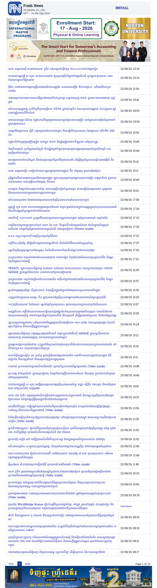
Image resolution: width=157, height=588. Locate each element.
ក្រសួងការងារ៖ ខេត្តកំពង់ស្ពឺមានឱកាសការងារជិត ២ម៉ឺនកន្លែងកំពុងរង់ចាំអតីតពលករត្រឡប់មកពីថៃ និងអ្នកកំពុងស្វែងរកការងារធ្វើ (60, 281)
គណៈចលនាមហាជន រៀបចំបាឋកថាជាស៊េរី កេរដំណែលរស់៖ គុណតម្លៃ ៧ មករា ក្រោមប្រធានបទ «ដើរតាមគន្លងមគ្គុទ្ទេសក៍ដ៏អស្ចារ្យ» (60, 456)
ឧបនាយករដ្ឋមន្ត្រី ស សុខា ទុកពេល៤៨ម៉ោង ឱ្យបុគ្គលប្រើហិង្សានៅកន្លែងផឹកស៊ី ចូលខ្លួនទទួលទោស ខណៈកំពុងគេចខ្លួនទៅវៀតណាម (60, 78)
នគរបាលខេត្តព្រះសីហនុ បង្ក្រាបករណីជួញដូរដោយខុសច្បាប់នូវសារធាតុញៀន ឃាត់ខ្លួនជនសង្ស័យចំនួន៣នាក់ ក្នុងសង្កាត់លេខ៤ (61, 122)
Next (27, 563)
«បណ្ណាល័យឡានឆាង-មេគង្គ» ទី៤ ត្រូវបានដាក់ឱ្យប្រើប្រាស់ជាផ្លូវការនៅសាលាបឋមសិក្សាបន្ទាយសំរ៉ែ (57, 298)
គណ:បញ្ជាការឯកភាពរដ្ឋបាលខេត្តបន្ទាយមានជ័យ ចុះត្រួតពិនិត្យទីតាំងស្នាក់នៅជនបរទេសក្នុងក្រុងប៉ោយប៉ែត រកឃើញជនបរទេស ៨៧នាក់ (62, 528)
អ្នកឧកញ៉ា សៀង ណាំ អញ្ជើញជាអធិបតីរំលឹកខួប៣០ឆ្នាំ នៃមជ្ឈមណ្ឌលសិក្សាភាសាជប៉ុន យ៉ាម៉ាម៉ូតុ (56, 439)
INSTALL (122, 8)
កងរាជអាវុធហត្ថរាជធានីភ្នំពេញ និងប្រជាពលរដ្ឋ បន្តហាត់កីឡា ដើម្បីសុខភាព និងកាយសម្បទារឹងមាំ (56, 552)
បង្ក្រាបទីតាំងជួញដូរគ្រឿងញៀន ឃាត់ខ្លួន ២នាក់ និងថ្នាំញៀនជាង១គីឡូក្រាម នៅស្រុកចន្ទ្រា (53, 142)
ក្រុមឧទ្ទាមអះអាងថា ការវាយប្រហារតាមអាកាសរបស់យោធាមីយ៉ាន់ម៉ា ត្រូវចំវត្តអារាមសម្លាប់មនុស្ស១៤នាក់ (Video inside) (59, 496)
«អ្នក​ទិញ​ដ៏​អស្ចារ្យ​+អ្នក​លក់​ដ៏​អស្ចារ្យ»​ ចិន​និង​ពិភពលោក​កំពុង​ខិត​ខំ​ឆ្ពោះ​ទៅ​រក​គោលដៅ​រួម (51, 250)
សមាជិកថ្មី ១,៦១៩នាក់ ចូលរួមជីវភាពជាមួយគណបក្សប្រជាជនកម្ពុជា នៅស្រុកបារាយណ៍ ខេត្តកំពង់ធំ (58, 218)
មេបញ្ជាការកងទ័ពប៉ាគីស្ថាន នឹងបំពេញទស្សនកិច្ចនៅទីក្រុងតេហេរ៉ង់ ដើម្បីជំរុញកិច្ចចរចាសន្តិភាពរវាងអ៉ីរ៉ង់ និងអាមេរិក (61, 162)
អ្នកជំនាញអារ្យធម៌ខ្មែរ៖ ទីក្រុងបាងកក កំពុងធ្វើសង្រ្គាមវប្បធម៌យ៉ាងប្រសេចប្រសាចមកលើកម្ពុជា (54, 290)
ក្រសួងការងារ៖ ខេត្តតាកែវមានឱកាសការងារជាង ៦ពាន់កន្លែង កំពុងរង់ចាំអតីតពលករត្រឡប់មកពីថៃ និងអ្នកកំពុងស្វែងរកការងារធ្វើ (60, 259)
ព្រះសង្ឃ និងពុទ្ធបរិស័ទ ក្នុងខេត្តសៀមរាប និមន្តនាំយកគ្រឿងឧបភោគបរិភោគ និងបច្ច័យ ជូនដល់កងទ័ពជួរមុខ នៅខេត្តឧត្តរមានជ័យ (61, 376)
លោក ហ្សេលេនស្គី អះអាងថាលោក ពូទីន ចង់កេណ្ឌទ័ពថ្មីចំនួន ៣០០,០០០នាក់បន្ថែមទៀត (53, 69)
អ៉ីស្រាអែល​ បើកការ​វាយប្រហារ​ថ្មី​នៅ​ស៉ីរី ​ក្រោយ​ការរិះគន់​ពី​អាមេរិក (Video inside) (49, 465)
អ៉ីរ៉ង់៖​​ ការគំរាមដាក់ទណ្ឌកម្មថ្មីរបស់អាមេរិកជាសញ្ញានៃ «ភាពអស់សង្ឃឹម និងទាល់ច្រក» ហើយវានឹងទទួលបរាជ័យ (59, 89)
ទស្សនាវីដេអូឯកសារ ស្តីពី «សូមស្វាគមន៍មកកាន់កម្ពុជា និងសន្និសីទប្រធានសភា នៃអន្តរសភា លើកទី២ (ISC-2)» (62, 133)
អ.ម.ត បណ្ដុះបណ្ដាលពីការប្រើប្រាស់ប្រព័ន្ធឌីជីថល (32, 236)
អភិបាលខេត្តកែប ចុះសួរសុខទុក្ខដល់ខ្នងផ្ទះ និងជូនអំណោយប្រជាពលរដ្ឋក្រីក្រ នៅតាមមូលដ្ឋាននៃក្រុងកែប (60, 447)
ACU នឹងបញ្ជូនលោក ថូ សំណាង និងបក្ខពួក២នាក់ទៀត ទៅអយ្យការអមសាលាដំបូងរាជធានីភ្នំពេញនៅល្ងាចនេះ (61, 517)
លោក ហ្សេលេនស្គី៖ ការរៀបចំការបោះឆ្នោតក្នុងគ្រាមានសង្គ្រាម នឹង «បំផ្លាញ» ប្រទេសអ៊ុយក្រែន (54, 171)
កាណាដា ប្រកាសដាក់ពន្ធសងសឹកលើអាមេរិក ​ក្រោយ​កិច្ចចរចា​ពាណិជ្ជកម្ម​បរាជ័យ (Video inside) (56, 367)
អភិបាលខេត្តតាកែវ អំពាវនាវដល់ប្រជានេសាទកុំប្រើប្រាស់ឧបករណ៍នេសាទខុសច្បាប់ (48, 200)
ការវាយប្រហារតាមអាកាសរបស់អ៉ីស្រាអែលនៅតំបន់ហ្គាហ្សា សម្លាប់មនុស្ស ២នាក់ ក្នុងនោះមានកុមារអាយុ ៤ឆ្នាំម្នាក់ (61, 100)
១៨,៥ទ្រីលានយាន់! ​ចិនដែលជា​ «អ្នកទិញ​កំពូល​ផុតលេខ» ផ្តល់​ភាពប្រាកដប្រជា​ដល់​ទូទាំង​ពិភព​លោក (57, 305)
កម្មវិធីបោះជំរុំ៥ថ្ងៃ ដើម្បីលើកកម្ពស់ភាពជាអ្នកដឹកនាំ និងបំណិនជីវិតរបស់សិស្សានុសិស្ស (50, 243)
